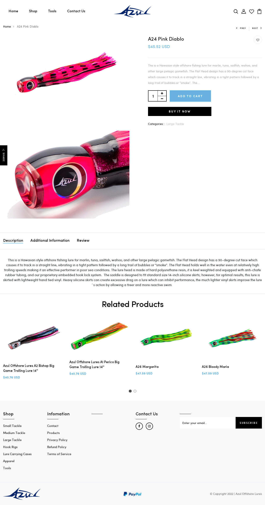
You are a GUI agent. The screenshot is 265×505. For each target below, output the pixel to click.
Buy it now (180, 111)
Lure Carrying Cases (17, 454)
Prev (243, 28)
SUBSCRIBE (249, 423)
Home (13, 11)
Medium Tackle (14, 433)
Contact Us (76, 11)
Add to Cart (190, 96)
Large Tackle (175, 124)
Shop (33, 11)
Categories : (156, 124)
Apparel (8, 461)
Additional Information (50, 241)
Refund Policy (56, 447)
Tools (52, 11)
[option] (33, 353)
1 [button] (130, 392)
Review (83, 241)
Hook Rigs (10, 447)
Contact (52, 426)
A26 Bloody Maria (215, 367)
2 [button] (135, 392)
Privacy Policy (57, 440)
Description (13, 241)
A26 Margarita (147, 367)
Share (3, 157)
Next (255, 28)
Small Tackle (12, 426)
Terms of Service (59, 454)
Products (53, 433)
